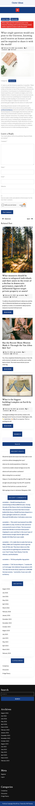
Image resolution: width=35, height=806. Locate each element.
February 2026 (6, 611)
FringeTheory (6, 673)
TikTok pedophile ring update (20, 559)
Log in (3, 777)
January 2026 (6, 615)
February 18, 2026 (10, 409)
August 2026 (6, 589)
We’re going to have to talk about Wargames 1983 (16, 490)
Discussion (14, 19)
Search (17, 434)
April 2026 (5, 604)
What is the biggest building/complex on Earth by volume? (16, 402)
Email (3, 176)
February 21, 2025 (8, 48)
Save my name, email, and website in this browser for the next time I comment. (16, 199)
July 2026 (5, 592)
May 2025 (5, 642)
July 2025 (5, 634)
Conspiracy (5, 666)
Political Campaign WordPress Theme (13, 803)
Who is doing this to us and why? (11, 475)
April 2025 (5, 645)
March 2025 (5, 649)
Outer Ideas (17, 2)
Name (3, 167)
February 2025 (6, 653)
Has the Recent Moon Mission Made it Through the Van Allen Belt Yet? (17, 345)
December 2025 (7, 619)
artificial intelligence (7, 109)
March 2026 (5, 608)
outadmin (20, 48)
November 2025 (7, 623)
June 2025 (5, 638)
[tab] (17, 10)
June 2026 (5, 596)
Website (3, 186)
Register (3, 774)
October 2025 (6, 627)
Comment (4, 141)
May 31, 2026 (9, 352)
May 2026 (5, 600)
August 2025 (6, 630)
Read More (8, 312)
